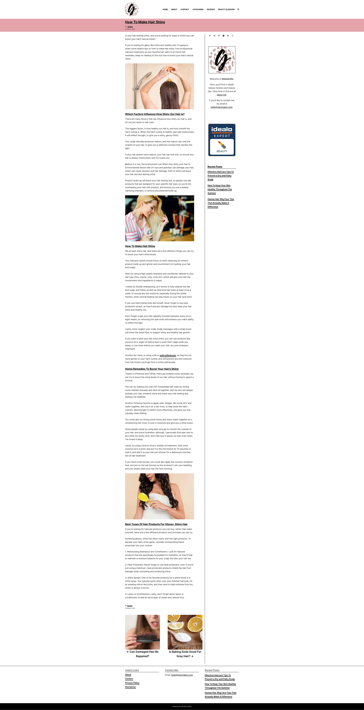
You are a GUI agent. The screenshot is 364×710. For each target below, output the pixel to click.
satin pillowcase (168, 355)
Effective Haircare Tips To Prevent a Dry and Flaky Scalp (221, 175)
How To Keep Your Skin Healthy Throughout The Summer (220, 189)
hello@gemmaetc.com (182, 675)
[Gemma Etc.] (138, 9)
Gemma (130, 26)
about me (221, 94)
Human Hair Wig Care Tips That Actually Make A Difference (221, 203)
